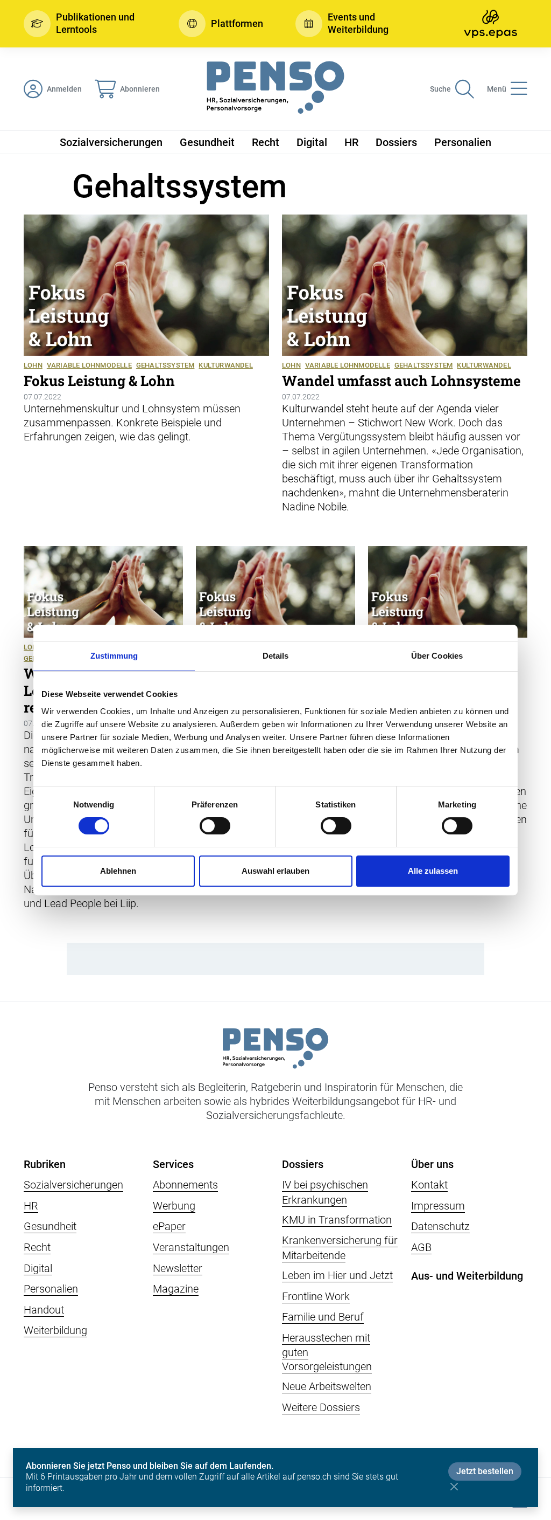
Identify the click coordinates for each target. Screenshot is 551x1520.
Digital (311, 142)
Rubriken (45, 1164)
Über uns (432, 1164)
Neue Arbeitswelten (326, 1386)
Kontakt (429, 1184)
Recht (265, 142)
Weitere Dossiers (321, 1407)
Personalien (462, 142)
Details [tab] (276, 655)
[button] (85, 23)
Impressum (438, 1205)
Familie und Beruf (323, 1316)
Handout (44, 1309)
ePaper (169, 1226)
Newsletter (177, 1268)
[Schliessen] (454, 1486)
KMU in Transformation (337, 1219)
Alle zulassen (433, 870)
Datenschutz (440, 1226)
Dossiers (396, 142)
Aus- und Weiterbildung (467, 1275)
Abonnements (185, 1184)
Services (173, 1164)
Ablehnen (118, 870)
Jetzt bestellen (484, 1471)
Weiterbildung (55, 1330)
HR (351, 142)
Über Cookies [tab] (437, 655)
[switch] (215, 825)
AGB (421, 1247)
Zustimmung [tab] (114, 655)
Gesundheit (207, 142)
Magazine (176, 1288)
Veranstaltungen (191, 1247)
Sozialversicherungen (111, 142)
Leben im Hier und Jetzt (337, 1275)
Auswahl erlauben (275, 870)
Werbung (174, 1205)
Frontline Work (316, 1296)
